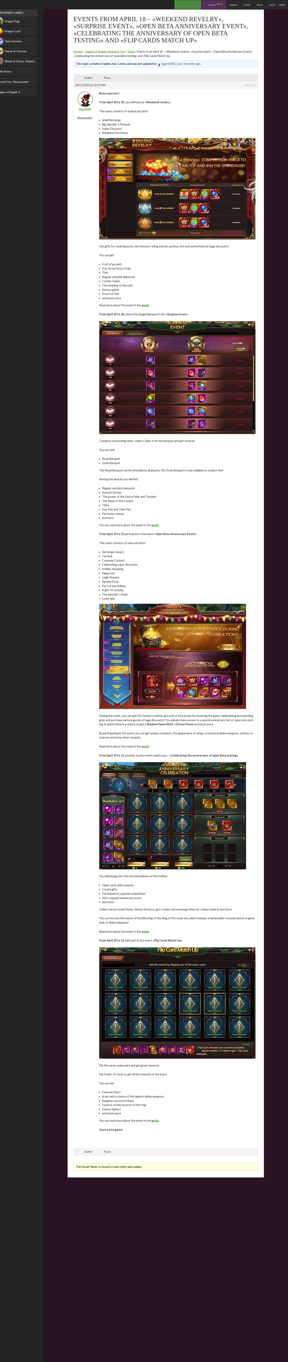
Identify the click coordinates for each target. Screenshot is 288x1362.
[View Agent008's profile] (159, 63)
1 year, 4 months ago (187, 63)
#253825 (250, 85)
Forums (78, 51)
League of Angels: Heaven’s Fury (105, 51)
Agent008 (168, 63)
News (131, 51)
